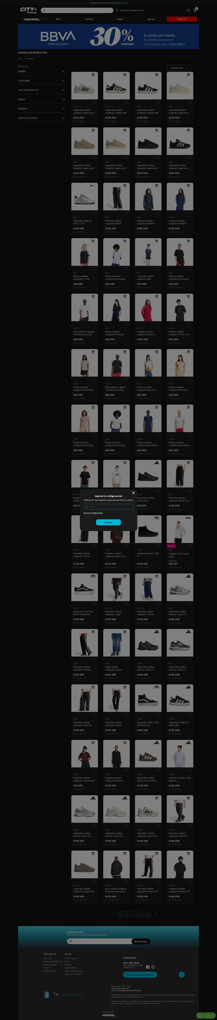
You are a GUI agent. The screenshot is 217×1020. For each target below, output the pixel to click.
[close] (133, 492)
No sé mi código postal (93, 513)
